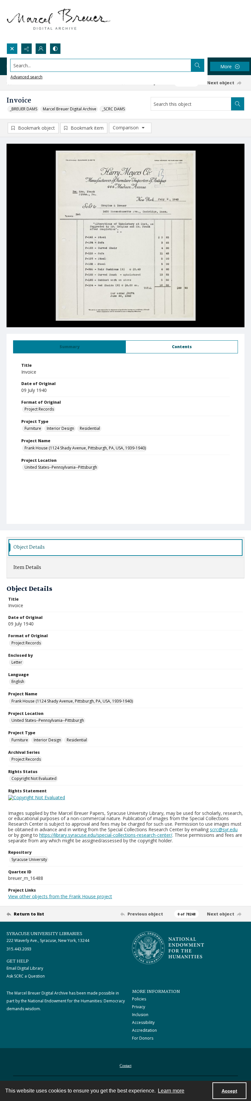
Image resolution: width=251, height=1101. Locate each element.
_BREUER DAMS (23, 109)
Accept (229, 1090)
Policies (139, 999)
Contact (125, 1065)
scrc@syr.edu (224, 829)
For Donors (142, 1038)
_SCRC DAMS (113, 109)
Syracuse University (29, 859)
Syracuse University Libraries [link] (44, 933)
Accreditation (144, 1030)
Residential (90, 428)
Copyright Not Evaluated (34, 778)
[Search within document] (237, 103)
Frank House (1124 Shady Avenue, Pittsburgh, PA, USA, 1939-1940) (85, 448)
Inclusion (140, 1014)
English (17, 681)
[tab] (69, 347)
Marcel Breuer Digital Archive (69, 109)
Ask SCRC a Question (26, 976)
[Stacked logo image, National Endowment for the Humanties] (168, 947)
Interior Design (60, 428)
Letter (16, 662)
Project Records (39, 409)
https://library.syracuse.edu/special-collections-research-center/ (105, 835)
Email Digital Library (25, 968)
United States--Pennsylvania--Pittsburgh (61, 467)
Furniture (33, 428)
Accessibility (143, 1022)
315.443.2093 (19, 949)
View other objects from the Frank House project (60, 896)
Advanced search (26, 77)
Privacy (138, 1007)
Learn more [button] (171, 1090)
